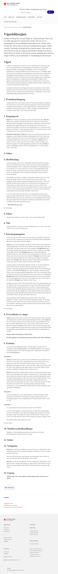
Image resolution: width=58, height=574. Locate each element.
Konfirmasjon (21, 17)
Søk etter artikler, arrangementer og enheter (33, 9)
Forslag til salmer (8, 503)
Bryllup (11, 17)
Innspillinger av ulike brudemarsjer (13, 507)
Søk (49, 12)
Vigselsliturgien (27, 27)
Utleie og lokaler (10, 22)
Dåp (5, 17)
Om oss (39, 17)
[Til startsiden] (14, 4)
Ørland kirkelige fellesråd (10, 27)
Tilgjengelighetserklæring (35, 556)
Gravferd (31, 17)
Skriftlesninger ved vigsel (10, 505)
